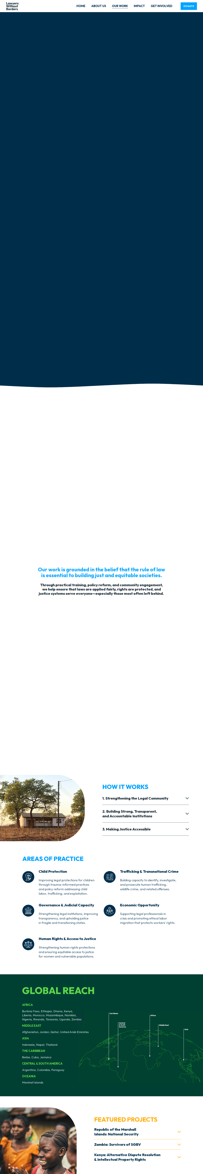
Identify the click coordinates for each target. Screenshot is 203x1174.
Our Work (120, 6)
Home (81, 6)
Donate (189, 6)
